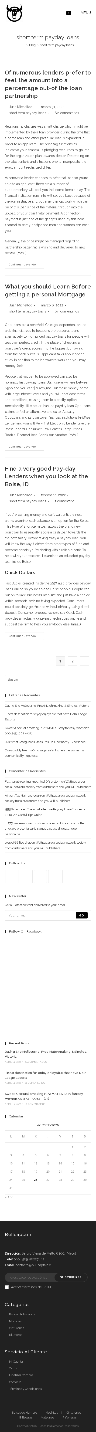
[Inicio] (23, 45)
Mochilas (15, 1321)
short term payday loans (27, 113)
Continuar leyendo (22, 264)
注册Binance (13, 809)
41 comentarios (35, 1083)
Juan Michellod (20, 107)
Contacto (15, 1382)
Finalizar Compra (21, 1375)
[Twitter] (12, 876)
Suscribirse (71, 1277)
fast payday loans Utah (36, 382)
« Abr (9, 1197)
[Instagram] (40, 876)
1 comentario (64, 501)
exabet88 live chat (18, 842)
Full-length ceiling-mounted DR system (33, 781)
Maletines (47, 1417)
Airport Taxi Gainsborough (23, 795)
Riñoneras (69, 1417)
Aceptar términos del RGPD (31, 1287)
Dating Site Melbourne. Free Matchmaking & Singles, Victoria (47, 705)
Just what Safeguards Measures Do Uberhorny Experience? (46, 742)
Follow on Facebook (25, 931)
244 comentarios (36, 1062)
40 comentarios (35, 1104)
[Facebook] (26, 876)
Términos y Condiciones (25, 1389)
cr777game (13, 823)
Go (81, 915)
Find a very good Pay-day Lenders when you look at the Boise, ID (46, 476)
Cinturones (16, 1328)
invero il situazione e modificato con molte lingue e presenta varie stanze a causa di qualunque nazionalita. (44, 828)
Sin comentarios (67, 113)
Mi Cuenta (16, 1361)
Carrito (13, 1368)
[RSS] (68, 876)
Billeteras (15, 1335)
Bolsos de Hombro (21, 1314)
